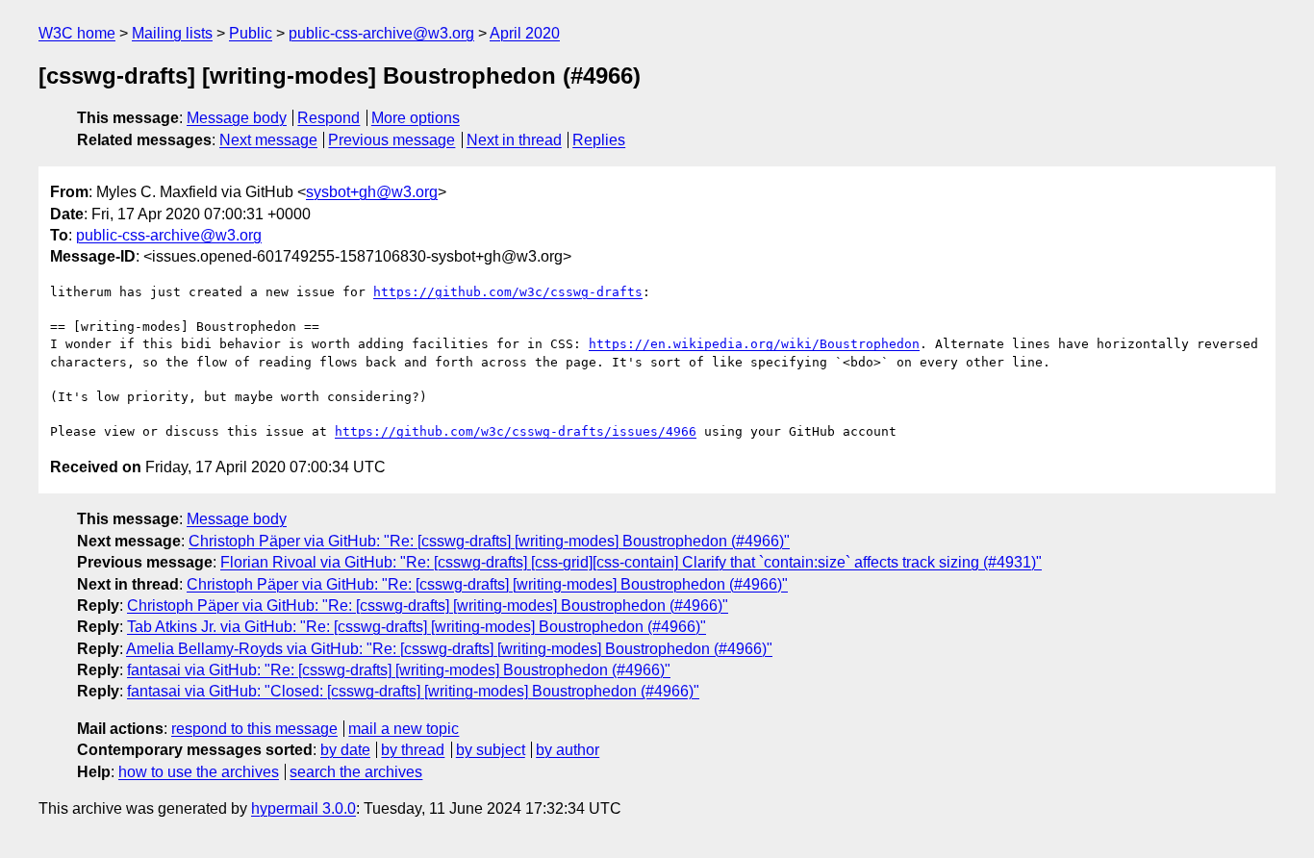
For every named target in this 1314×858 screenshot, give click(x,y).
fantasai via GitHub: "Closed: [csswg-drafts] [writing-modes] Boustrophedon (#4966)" (413, 691)
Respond (328, 118)
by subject (490, 750)
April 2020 (525, 33)
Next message (268, 140)
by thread (412, 750)
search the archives (356, 772)
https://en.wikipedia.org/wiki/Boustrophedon (754, 344)
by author (567, 750)
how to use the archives (198, 772)
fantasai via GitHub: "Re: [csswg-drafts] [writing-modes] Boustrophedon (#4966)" (398, 670)
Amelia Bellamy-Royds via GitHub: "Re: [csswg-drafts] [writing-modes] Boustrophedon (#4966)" (449, 649)
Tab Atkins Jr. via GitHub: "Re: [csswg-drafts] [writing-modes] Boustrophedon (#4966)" (416, 626)
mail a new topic (403, 728)
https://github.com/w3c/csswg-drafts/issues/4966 (515, 431)
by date (345, 750)
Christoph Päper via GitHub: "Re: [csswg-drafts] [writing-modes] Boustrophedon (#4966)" (489, 541)
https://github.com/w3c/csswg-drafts (508, 292)
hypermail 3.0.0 (303, 808)
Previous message (391, 140)
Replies (598, 140)
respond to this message (254, 728)
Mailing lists (172, 33)
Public (250, 33)
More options (415, 118)
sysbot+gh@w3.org (372, 192)
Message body (237, 118)
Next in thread (514, 140)
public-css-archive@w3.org (381, 33)
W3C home (76, 33)
